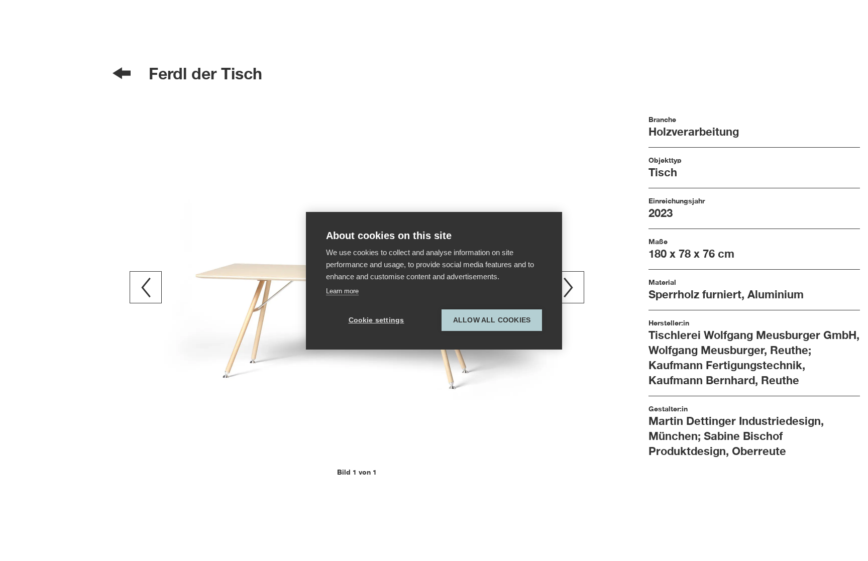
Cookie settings (376, 320)
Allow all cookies (491, 320)
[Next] (568, 287)
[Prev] (146, 287)
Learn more (342, 291)
